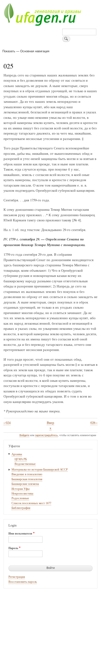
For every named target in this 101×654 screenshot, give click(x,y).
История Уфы (21, 489)
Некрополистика (22, 493)
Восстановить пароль (22, 582)
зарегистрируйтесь (46, 435)
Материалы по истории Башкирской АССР (40, 469)
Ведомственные (25, 464)
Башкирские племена (25, 484)
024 (7, 422)
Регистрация (16, 577)
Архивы (17, 454)
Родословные (20, 498)
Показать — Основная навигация (25, 51)
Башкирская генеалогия (27, 479)
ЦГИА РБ (21, 459)
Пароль (13, 548)
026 (93, 422)
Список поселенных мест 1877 (31, 503)
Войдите (24, 435)
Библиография (21, 508)
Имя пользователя (20, 533)
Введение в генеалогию (27, 474)
